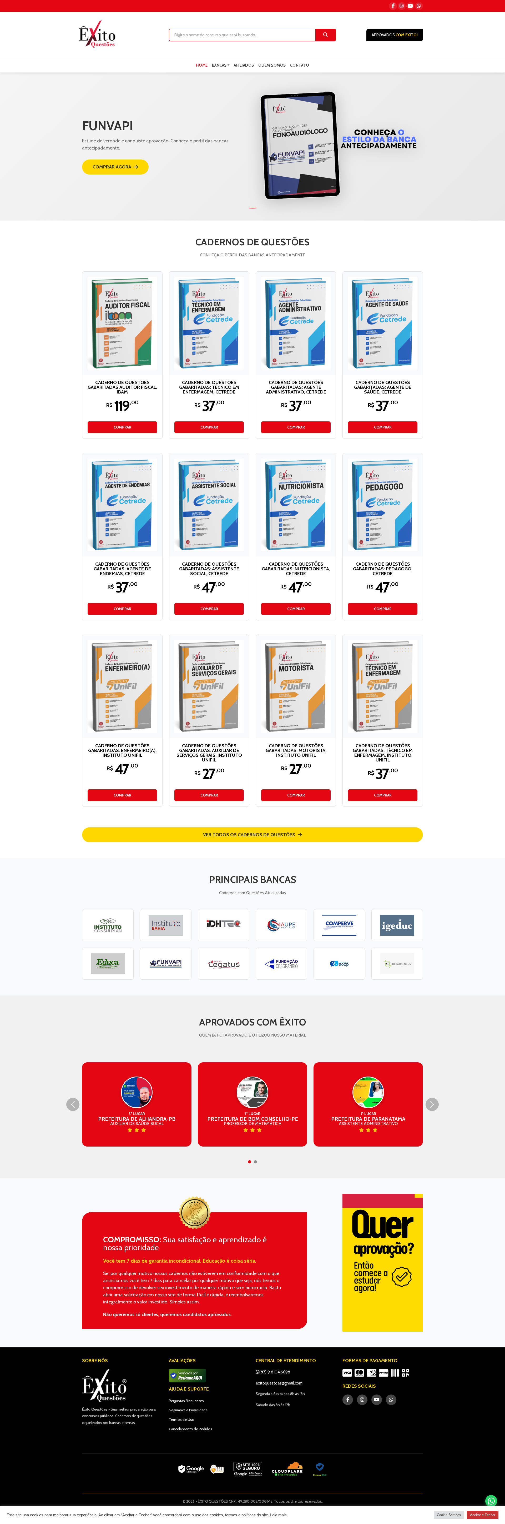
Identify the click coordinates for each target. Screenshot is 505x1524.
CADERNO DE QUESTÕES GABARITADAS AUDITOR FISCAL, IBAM (122, 387)
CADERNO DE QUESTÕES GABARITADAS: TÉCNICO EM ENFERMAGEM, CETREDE (209, 387)
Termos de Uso (181, 1419)
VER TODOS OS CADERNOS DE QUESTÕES (249, 835)
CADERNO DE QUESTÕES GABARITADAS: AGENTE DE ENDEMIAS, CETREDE (122, 568)
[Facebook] (393, 6)
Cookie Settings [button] (449, 1515)
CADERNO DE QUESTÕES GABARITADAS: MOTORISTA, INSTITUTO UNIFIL (296, 750)
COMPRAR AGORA (112, 167)
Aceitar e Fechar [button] (482, 1515)
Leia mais (278, 1515)
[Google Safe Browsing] (248, 1469)
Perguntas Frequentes (186, 1400)
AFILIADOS (244, 65)
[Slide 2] (255, 1162)
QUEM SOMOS (272, 65)
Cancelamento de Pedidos (190, 1429)
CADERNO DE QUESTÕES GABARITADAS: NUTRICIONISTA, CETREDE (296, 568)
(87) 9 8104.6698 (274, 1371)
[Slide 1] (252, 208)
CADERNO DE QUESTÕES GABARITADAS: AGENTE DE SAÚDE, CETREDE (382, 387)
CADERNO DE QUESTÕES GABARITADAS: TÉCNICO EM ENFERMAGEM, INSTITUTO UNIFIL (383, 753)
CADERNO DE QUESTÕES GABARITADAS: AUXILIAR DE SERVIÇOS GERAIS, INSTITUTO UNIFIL (209, 753)
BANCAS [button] (219, 65)
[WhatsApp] (419, 6)
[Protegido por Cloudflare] (287, 1469)
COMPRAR (122, 427)
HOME (202, 65)
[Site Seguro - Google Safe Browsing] (201, 1469)
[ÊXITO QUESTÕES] (98, 34)
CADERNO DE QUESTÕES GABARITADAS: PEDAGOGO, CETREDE (382, 568)
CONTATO (299, 65)
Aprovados (395, 35)
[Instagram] (402, 6)
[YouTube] (410, 6)
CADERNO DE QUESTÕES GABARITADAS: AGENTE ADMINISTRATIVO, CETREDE (296, 387)
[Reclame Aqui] (320, 1469)
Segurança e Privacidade (188, 1410)
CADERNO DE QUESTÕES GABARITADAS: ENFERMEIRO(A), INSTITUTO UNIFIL (122, 750)
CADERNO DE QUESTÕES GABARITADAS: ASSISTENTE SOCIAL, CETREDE (209, 568)
